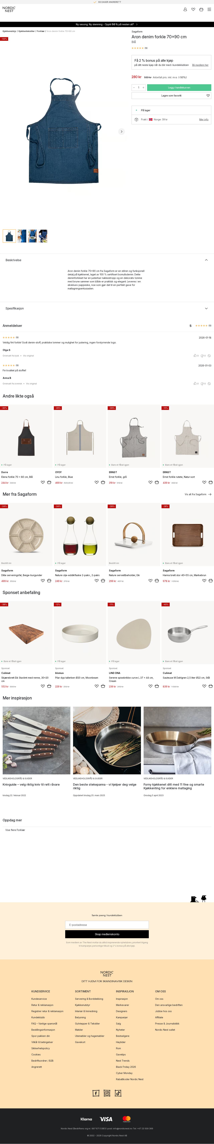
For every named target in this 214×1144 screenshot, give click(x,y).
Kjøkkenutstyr (9, 31)
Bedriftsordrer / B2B (42, 1060)
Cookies (36, 1054)
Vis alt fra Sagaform (195, 494)
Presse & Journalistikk (167, 1023)
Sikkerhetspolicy (40, 1048)
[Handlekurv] (201, 9)
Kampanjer (122, 1017)
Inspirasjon (122, 999)
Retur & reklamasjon (42, 1005)
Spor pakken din (40, 1036)
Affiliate (159, 1017)
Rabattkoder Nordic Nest (129, 1079)
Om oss (159, 999)
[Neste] (121, 131)
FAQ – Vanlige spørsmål (44, 1023)
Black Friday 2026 (126, 1067)
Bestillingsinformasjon (43, 1029)
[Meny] (209, 9)
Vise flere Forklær (15, 830)
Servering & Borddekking (89, 999)
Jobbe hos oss (163, 1011)
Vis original (28, 355)
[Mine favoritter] (193, 9)
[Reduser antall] (134, 87)
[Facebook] (95, 1093)
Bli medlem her (200, 65)
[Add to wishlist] (42, 482)
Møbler (79, 1029)
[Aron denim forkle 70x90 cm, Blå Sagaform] (64, 131)
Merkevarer (122, 1005)
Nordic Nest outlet (165, 1029)
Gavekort (80, 1042)
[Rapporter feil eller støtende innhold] (209, 355)
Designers (121, 1011)
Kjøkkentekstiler (27, 31)
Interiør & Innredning (86, 1011)
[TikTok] (118, 1093)
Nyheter (120, 1029)
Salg (118, 1023)
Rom (118, 1048)
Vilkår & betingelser (42, 1042)
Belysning (80, 1017)
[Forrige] (6, 131)
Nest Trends (123, 1060)
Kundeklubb (38, 1017)
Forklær (41, 31)
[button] (139, 48)
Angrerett (36, 1067)
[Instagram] (107, 1093)
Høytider (121, 1042)
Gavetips (121, 1054)
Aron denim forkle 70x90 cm (61, 31)
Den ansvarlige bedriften (169, 1005)
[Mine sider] (185, 9)
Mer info (203, 119)
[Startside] (9, 9)
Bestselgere (122, 1036)
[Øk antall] (143, 87)
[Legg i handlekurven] (49, 482)
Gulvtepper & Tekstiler (87, 1023)
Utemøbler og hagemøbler (89, 1036)
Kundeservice (39, 999)
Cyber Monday (124, 1073)
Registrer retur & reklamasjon (47, 1011)
